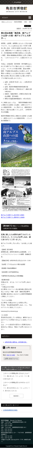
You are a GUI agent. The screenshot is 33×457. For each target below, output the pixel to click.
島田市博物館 (18, 22)
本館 (25, 22)
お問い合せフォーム (11, 358)
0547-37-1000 (11, 355)
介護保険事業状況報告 (10, 410)
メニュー (5, 17)
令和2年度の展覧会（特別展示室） (16, 342)
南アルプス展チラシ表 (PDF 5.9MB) (12, 215)
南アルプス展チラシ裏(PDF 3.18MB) (13, 217)
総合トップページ (7, 22)
